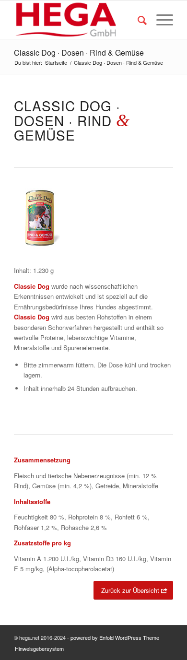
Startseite (56, 62)
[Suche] (137, 19)
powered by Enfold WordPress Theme (114, 637)
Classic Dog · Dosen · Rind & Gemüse (79, 52)
